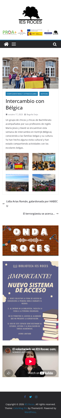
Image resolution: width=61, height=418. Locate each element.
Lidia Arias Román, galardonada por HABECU (32, 204)
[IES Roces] (6, 44)
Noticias (44, 94)
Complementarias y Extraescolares (22, 94)
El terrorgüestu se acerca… (39, 213)
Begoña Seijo (32, 114)
